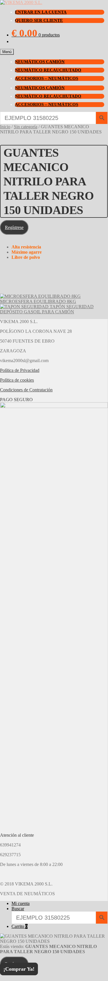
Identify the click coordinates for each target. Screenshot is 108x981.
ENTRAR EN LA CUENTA (41, 12)
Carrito (19, 926)
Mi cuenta (20, 903)
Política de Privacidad (19, 370)
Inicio (5, 126)
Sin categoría (25, 126)
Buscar (17, 908)
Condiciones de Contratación (26, 389)
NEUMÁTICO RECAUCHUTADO (48, 70)
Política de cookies (17, 380)
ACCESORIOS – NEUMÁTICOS (46, 78)
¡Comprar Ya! (18, 969)
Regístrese (14, 227)
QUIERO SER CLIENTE (39, 20)
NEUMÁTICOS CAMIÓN (40, 61)
